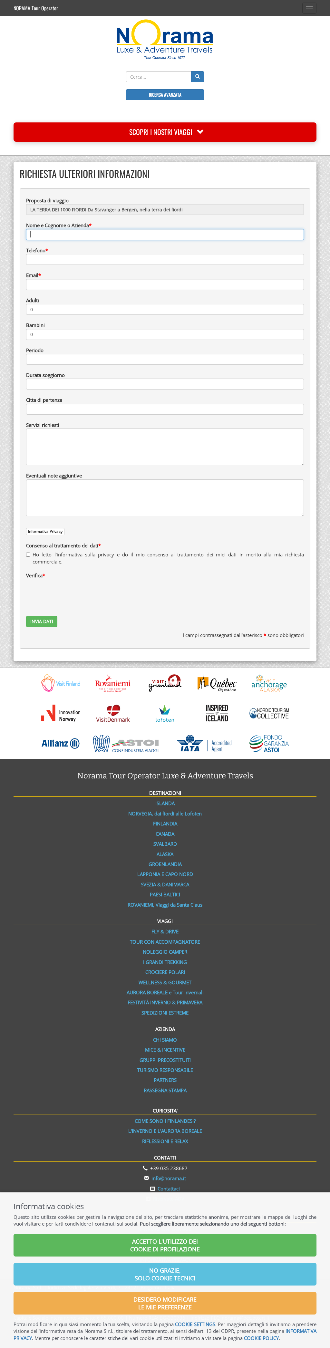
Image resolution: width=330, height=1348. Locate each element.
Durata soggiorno (45, 375)
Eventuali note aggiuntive (54, 475)
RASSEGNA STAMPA (165, 1090)
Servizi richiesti (42, 425)
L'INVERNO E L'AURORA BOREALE (165, 1131)
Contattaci (169, 1188)
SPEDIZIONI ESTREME (165, 1012)
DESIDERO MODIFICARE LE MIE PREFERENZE (165, 1303)
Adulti (32, 300)
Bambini (35, 325)
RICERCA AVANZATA (165, 94)
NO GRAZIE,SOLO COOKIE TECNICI (165, 1274)
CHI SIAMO (165, 1039)
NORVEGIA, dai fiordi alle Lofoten (165, 813)
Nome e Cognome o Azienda (57, 225)
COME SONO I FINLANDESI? (165, 1121)
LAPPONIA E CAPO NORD (165, 874)
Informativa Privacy (45, 531)
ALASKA (165, 854)
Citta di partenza (44, 400)
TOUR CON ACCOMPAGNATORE (165, 942)
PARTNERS (165, 1080)
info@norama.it (168, 1178)
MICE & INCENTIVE (165, 1049)
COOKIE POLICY (261, 1338)
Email (32, 275)
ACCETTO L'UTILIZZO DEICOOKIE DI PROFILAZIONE (165, 1245)
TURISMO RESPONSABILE (165, 1070)
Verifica (34, 575)
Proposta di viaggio (47, 200)
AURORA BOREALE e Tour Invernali (165, 992)
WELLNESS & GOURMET (165, 982)
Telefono (35, 250)
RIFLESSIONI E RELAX (165, 1141)
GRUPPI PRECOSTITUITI (165, 1060)
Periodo (35, 350)
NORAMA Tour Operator (36, 8)
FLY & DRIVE (165, 931)
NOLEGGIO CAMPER (165, 951)
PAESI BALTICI (165, 894)
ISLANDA (165, 803)
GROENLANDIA (165, 864)
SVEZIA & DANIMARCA (165, 884)
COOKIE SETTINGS (195, 1324)
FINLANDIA (165, 823)
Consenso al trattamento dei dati (62, 545)
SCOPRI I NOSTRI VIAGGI (163, 132)
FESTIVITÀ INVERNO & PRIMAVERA (165, 1002)
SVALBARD (165, 844)
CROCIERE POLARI (165, 972)
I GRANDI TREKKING (165, 962)
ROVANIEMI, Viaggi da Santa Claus (165, 904)
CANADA (165, 834)
